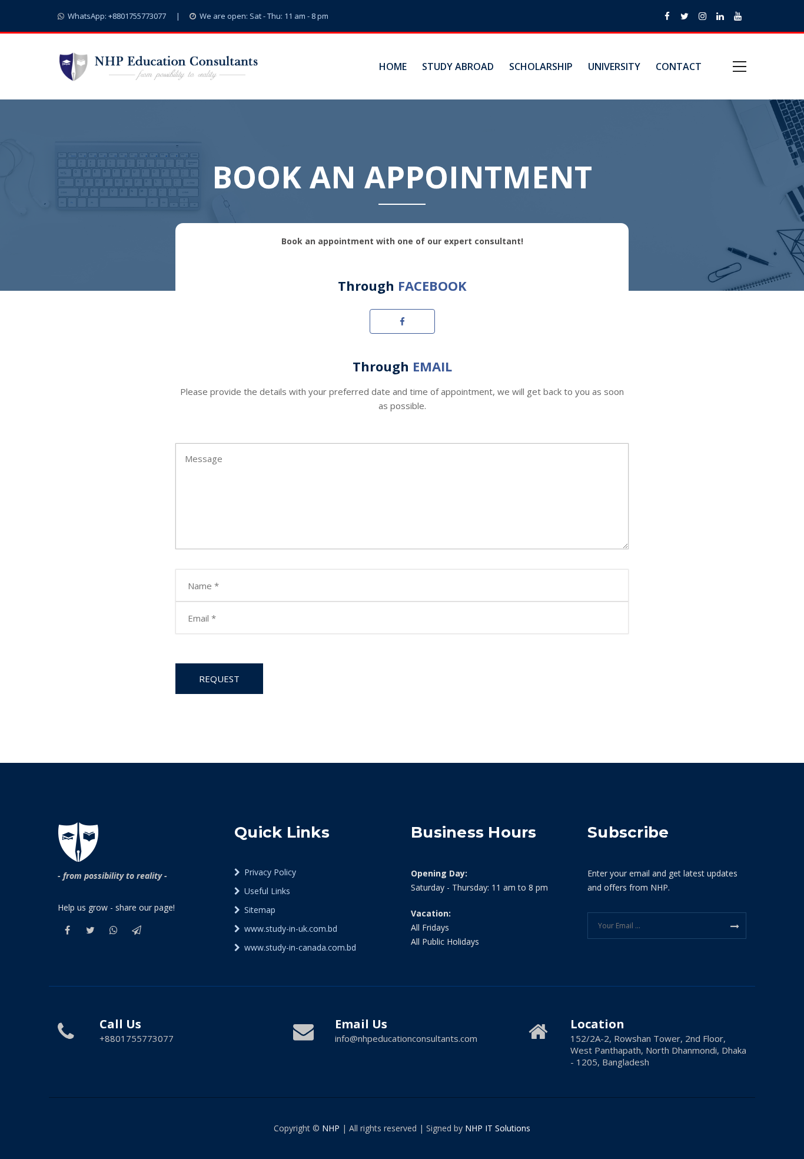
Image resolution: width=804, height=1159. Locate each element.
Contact (679, 66)
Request (219, 679)
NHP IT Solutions (497, 1128)
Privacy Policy (269, 872)
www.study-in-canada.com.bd (299, 947)
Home (393, 66)
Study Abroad (458, 66)
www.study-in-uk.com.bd (289, 928)
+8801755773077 (117, 16)
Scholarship (541, 66)
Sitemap (258, 909)
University (614, 66)
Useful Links (266, 890)
